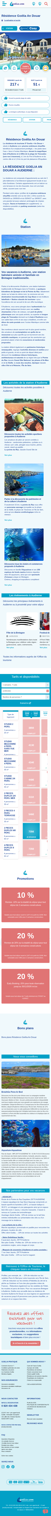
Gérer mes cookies (7, 1455)
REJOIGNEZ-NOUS (35, 1423)
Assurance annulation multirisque (11, 1386)
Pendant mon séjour (7, 1445)
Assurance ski (5, 1388)
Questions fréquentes (7, 1439)
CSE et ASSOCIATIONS (34, 1384)
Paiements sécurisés (7, 1370)
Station (32, 120)
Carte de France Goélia (34, 1366)
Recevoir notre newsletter (34, 1419)
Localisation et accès (12, 20)
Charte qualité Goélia (33, 1374)
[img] (3, 1467)
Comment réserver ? (7, 1366)
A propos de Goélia (32, 1368)
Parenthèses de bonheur (34, 1370)
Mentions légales (6, 1374)
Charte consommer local (34, 1372)
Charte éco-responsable (34, 1380)
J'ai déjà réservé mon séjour (9, 1443)
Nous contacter (6, 1451)
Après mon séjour (6, 1449)
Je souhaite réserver (7, 1441)
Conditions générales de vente (10, 1368)
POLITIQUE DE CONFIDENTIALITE (38, 1404)
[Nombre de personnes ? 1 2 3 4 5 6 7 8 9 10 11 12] (25, 697)
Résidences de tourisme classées (37, 1376)
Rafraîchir (24, 703)
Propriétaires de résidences (35, 1378)
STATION (9, 28)
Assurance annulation (7, 1384)
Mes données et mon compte (10, 1447)
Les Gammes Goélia (7, 1372)
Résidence (12, 120)
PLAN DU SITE (31, 1402)
